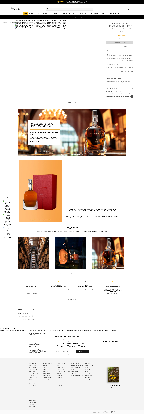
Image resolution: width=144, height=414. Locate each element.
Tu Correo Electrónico (62, 351)
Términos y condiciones (127, 71)
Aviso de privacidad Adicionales (61, 376)
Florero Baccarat (80, 330)
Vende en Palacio (33, 377)
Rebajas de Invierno (33, 373)
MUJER (39, 13)
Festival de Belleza (33, 375)
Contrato (59, 383)
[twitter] (109, 341)
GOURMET (96, 13)
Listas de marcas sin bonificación (75, 372)
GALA (25, 13)
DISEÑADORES (32, 13)
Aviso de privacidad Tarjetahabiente (61, 368)
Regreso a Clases (32, 365)
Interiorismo (31, 404)
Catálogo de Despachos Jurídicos (62, 393)
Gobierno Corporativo (89, 363)
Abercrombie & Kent (33, 400)
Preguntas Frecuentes (47, 365)
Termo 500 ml (71, 330)
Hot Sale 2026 (32, 383)
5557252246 (31, 351)
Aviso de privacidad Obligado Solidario (63, 372)
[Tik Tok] (106, 341)
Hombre (72, 346)
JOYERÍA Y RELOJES (66, 13)
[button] (20, 316)
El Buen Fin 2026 (33, 369)
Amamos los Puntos (33, 381)
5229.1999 (31, 347)
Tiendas (86, 371)
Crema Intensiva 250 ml (109, 330)
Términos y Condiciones (48, 379)
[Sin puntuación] (118, 39)
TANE (118, 13)
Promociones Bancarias (48, 363)
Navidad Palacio (32, 371)
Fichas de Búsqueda (89, 379)
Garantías (45, 367)
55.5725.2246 (32, 334)
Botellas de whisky (15, 330)
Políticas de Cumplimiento (90, 365)
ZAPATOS (56, 13)
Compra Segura (46, 375)
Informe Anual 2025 (89, 375)
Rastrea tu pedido (47, 377)
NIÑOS (50, 13)
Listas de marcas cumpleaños (77, 375)
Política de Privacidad (81, 354)
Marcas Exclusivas (33, 398)
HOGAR (81, 13)
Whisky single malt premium (93, 330)
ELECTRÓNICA (88, 13)
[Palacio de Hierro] (16, 8)
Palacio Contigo (32, 402)
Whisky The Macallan (50, 330)
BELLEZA (75, 13)
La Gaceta (31, 396)
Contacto (45, 369)
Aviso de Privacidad (75, 363)
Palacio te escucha (47, 373)
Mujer (61, 346)
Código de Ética (88, 369)
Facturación (45, 371)
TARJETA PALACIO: (33, 346)
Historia (86, 367)
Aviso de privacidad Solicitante (61, 364)
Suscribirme (82, 351)
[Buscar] (47, 8)
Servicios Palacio (32, 385)
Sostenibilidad (88, 377)
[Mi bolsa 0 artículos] (131, 9)
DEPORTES (103, 13)
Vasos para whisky (26, 330)
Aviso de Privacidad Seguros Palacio (63, 380)
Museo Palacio (32, 406)
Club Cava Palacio (33, 379)
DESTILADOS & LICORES (15, 22)
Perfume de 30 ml (62, 330)
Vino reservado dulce (38, 330)
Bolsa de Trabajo (88, 373)
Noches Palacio (32, 367)
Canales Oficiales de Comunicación (47, 382)
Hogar (82, 346)
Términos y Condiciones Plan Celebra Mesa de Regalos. (77, 366)
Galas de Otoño (32, 363)
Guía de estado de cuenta (62, 385)
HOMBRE (45, 13)
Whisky (25, 22)
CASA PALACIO (112, 13)
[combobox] (67, 8)
